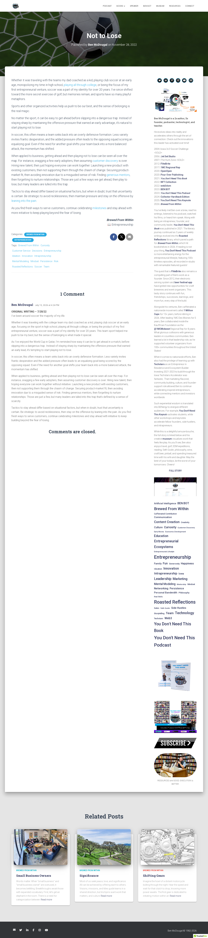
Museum (160, 6)
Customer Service (21, 250)
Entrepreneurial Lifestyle (164, 552)
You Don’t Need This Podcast (175, 193)
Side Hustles (178, 607)
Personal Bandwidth (165, 592)
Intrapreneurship (42, 256)
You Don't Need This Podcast (174, 641)
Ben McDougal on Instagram (40, 930)
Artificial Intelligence (165, 503)
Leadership (162, 579)
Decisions (37, 250)
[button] (124, 6)
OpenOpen (166, 171)
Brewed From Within (35, 234)
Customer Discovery (186, 528)
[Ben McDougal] (15, 6)
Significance (89, 876)
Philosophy (184, 592)
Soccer (38, 266)
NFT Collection (168, 182)
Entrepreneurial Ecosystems (166, 544)
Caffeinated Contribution (165, 514)
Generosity (174, 563)
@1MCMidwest (162, 329)
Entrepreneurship (22, 240)
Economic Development (175, 532)
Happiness (187, 563)
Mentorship (181, 584)
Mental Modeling (20, 261)
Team (46, 266)
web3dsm (166, 185)
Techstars (159, 364)
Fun (165, 563)
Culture (158, 527)
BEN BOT (147, 6)
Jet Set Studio (168, 156)
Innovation (27, 256)
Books (120, 6)
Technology (184, 613)
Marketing (180, 579)
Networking (161, 588)
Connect (189, 6)
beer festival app (183, 282)
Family (158, 563)
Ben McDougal (22, 305)
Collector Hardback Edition (175, 196)
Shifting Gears (154, 876)
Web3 (168, 618)
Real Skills (158, 597)
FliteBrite (165, 163)
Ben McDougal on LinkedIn (28, 930)
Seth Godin (165, 608)
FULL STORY (175, 470)
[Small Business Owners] (40, 847)
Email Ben (14, 930)
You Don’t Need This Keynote (176, 200)
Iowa (181, 573)
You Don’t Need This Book (174, 178)
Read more (46, 899)
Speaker (134, 6)
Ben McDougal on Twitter (21, 930)
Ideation (16, 256)
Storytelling (159, 613)
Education (161, 536)
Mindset (35, 261)
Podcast (107, 6)
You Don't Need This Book (172, 627)
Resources (174, 6)
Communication (163, 517)
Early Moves (159, 532)
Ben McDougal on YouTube (46, 930)
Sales (156, 608)
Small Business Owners (33, 876)
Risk (56, 261)
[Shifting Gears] (167, 847)
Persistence (46, 261)
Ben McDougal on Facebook (33, 930)
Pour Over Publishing (172, 174)
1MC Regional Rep (170, 167)
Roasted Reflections (22, 266)
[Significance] (104, 847)
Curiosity (45, 245)
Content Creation (167, 522)
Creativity (185, 522)
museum (167, 438)
